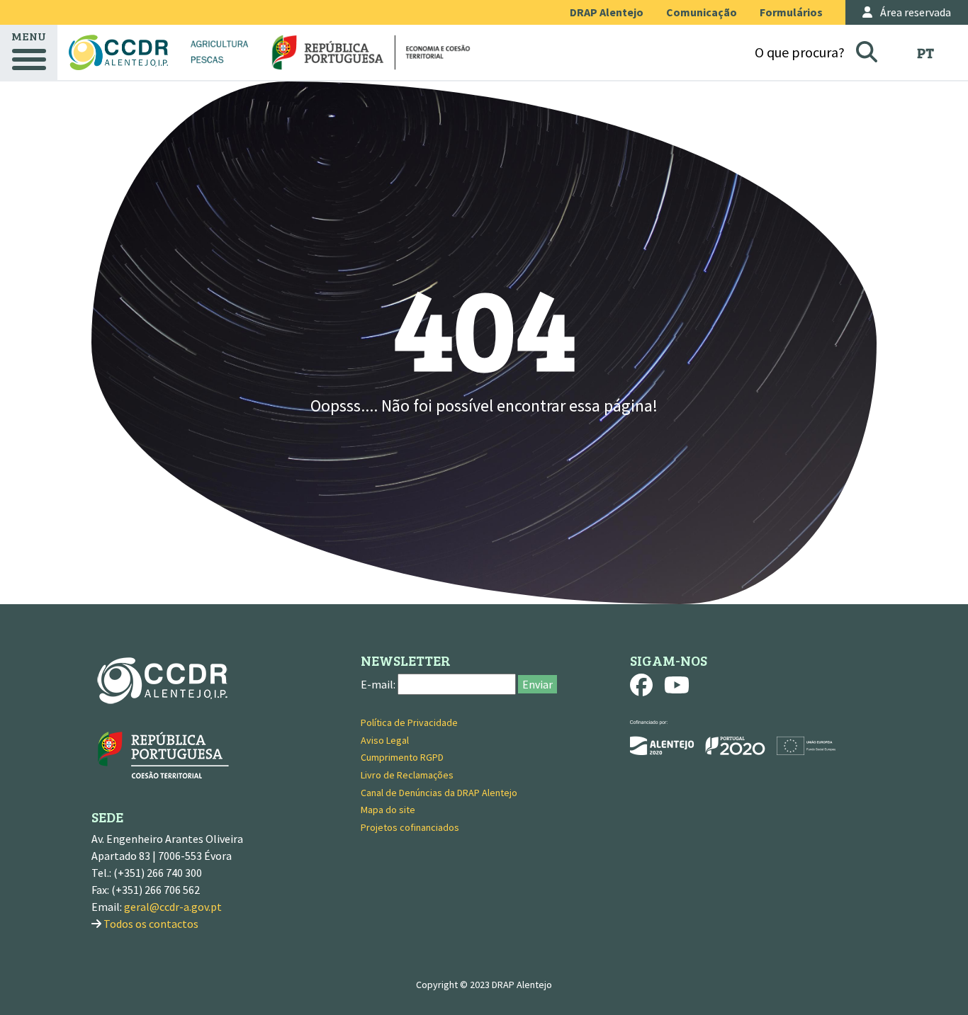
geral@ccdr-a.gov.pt (173, 907)
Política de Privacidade (409, 722)
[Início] (118, 52)
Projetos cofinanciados (410, 827)
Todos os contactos (150, 924)
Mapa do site (388, 810)
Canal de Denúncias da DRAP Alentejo (439, 793)
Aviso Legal (385, 740)
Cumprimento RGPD (402, 757)
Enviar (537, 684)
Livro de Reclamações (407, 775)
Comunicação (701, 12)
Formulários (791, 12)
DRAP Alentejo (606, 12)
